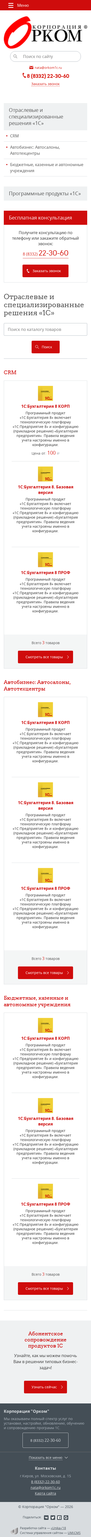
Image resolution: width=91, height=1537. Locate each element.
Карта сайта (45, 1493)
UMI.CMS (74, 1533)
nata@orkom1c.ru (46, 1487)
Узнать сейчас (44, 1387)
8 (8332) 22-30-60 (45, 1481)
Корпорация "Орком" (26, 1411)
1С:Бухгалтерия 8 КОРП (45, 406)
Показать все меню (45, 1457)
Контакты (45, 1468)
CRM (14, 136)
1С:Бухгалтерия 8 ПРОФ (45, 572)
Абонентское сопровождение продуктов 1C (45, 1339)
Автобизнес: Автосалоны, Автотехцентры (35, 150)
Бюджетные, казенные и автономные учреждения (46, 167)
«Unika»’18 (58, 1528)
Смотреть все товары (44, 656)
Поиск (47, 346)
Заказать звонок (45, 83)
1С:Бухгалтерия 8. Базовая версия (45, 489)
